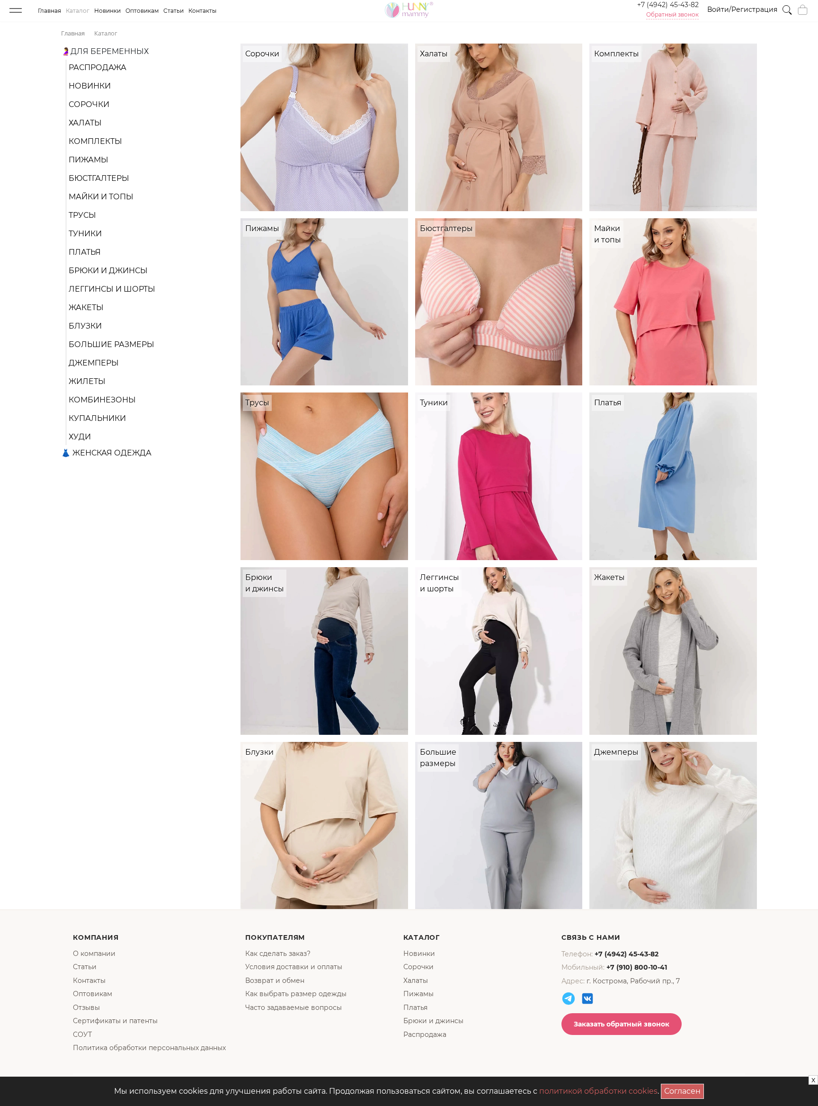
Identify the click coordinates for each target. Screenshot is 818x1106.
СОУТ (82, 1034)
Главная (49, 10)
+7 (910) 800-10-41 (636, 967)
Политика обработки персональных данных (149, 1048)
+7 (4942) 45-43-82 (668, 4)
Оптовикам (142, 10)
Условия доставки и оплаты (293, 967)
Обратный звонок (672, 14)
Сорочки (89, 104)
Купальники (97, 418)
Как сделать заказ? (278, 953)
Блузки (85, 325)
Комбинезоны (102, 399)
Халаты (85, 122)
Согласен (684, 1090)
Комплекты (95, 141)
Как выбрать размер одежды (296, 994)
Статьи (173, 10)
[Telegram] (568, 998)
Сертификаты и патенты (115, 1021)
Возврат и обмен (274, 980)
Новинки (107, 10)
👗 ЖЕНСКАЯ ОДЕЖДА (106, 452)
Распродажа (97, 67)
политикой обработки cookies (598, 1091)
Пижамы (88, 159)
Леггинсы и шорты (112, 289)
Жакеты (86, 307)
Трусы (82, 215)
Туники (85, 233)
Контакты (202, 10)
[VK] (587, 998)
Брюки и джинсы (108, 270)
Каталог (77, 10)
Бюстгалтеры (99, 178)
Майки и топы (101, 196)
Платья (85, 252)
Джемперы (94, 362)
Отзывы (86, 1007)
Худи (80, 436)
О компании (94, 953)
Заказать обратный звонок (621, 1024)
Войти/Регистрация (742, 9)
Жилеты (87, 381)
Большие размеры (111, 344)
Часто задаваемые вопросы (293, 1007)
